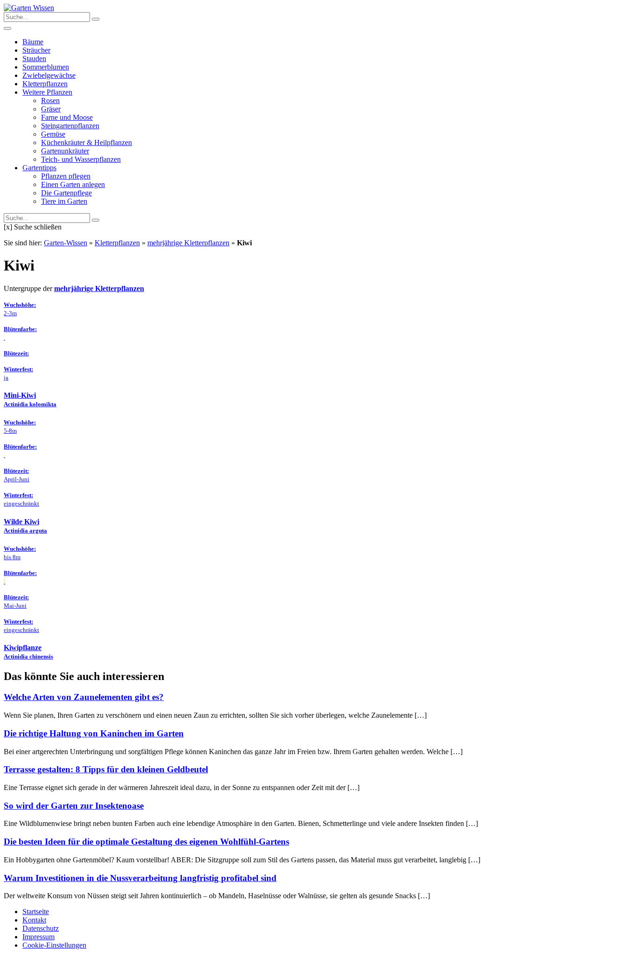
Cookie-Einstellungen (54, 945)
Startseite (35, 911)
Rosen (50, 100)
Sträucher (36, 50)
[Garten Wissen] (29, 8)
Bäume (32, 42)
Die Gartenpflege (66, 193)
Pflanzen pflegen (65, 176)
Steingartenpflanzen (70, 126)
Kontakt (34, 920)
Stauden (34, 58)
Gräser (51, 109)
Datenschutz (40, 928)
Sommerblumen (45, 67)
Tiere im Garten (64, 201)
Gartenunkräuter (65, 151)
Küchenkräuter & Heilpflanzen (86, 142)
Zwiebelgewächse (49, 75)
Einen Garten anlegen (73, 184)
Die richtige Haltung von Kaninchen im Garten (94, 733)
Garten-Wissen (65, 243)
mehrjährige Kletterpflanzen (188, 243)
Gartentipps (39, 168)
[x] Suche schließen (33, 227)
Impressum (38, 937)
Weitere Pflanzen (47, 92)
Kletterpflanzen (45, 84)
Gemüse (53, 134)
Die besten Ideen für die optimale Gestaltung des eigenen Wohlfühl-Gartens (146, 841)
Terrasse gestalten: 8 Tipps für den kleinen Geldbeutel (106, 769)
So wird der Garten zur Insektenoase (74, 806)
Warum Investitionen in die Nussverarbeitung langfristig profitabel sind (140, 878)
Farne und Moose (67, 117)
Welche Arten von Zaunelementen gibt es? (84, 697)
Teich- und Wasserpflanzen (81, 159)
